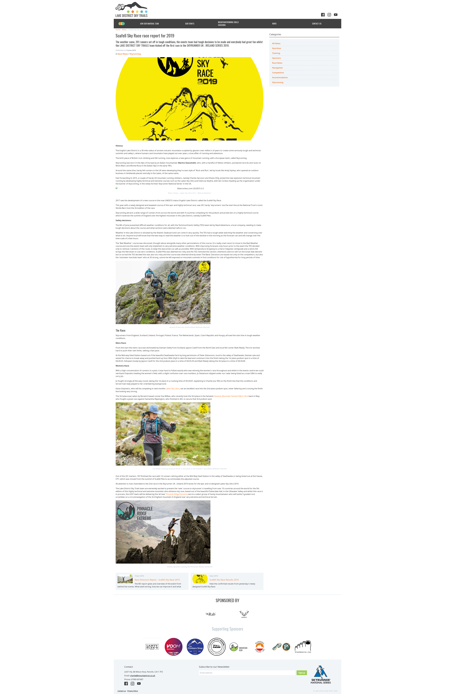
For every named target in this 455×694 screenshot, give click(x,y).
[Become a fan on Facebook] (127, 684)
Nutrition (276, 48)
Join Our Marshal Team (149, 23)
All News (276, 43)
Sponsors (276, 58)
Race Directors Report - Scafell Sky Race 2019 (157, 579)
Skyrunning (277, 82)
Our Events (189, 23)
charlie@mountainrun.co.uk (142, 675)
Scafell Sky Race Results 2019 (224, 579)
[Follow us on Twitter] (324, 15)
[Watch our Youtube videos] (336, 15)
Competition (278, 72)
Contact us (122, 691)
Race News (277, 63)
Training (276, 53)
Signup (301, 672)
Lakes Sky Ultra (172, 388)
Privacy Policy (132, 691)
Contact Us (316, 23)
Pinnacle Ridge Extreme (176, 494)
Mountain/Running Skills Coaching (228, 23)
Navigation (277, 67)
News (274, 23)
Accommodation (280, 77)
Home (118, 29)
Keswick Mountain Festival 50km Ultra (231, 396)
